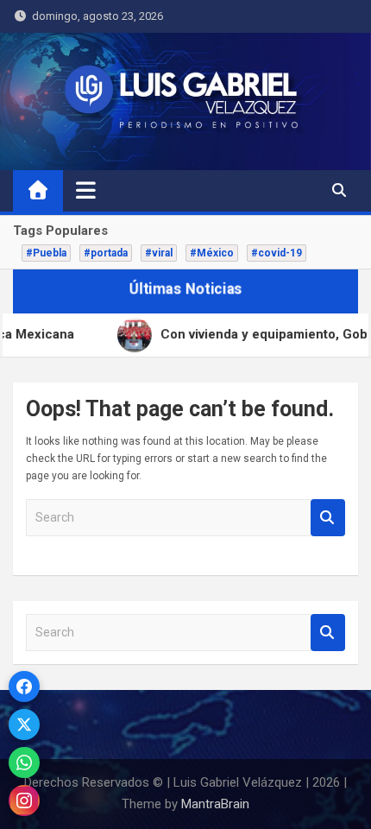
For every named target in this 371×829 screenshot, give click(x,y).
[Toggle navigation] (86, 190)
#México (212, 253)
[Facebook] (24, 686)
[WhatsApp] (24, 762)
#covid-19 (276, 253)
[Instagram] (24, 800)
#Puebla (46, 253)
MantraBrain (215, 804)
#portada (106, 253)
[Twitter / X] (24, 724)
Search (328, 517)
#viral (159, 253)
